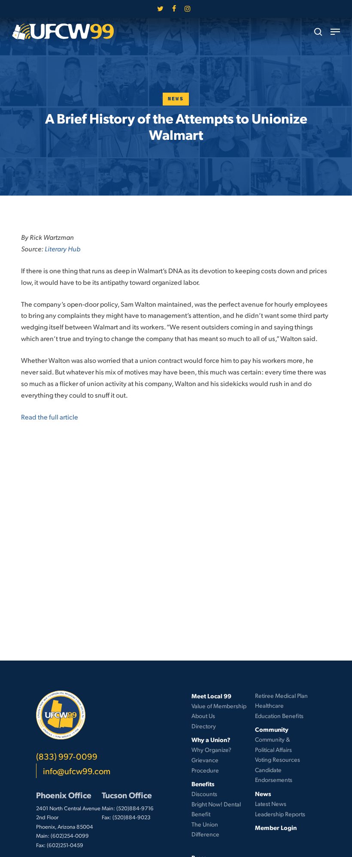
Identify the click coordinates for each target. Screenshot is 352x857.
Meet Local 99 (211, 696)
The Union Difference (205, 829)
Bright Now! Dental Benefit (216, 809)
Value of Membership (218, 705)
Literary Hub (62, 248)
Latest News (270, 803)
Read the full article (49, 416)
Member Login (276, 827)
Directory (203, 726)
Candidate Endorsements (273, 775)
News (176, 99)
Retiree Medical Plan (281, 695)
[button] (335, 31)
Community (271, 729)
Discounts (204, 793)
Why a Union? (211, 739)
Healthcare (269, 705)
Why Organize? (211, 749)
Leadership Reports (280, 814)
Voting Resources (277, 759)
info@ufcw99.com (76, 770)
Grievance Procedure (205, 765)
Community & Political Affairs (273, 744)
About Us (203, 715)
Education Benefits (279, 715)
